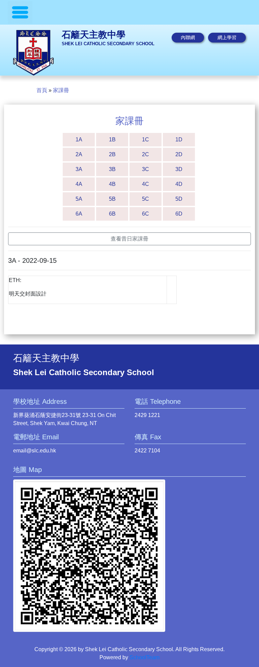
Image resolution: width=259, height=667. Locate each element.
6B (112, 214)
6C (145, 214)
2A (79, 154)
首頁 (41, 90)
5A (79, 199)
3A (79, 169)
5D (178, 199)
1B (112, 139)
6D (178, 214)
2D (178, 154)
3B (112, 169)
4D (178, 184)
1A (79, 139)
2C (145, 154)
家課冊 (61, 90)
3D (178, 169)
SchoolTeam (145, 657)
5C (145, 199)
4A (79, 184)
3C (145, 169)
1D (178, 139)
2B (112, 154)
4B (112, 184)
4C (145, 184)
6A (79, 214)
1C (145, 139)
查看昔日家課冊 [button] (129, 239)
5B (112, 199)
